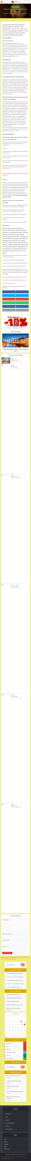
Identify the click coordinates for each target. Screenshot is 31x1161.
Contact (5, 1142)
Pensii (5, 1146)
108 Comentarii (19, 587)
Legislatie (6, 1144)
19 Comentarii (18, 807)
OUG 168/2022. (7, 168)
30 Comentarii (18, 697)
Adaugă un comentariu (14, 13)
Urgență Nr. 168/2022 (16, 29)
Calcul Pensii (17, 1157)
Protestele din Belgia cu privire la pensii (14, 1004)
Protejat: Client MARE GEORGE (12, 1001)
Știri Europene (7, 1149)
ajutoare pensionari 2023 (8, 286)
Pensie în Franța (14, 476)
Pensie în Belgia (14, 696)
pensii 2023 (5, 287)
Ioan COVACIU (11, 973)
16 (24, 1024)
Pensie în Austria (14, 806)
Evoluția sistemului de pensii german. (14, 998)
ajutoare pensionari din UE (20, 286)
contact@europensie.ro (22, 280)
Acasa (5, 1139)
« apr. (6, 1036)
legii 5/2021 (15, 62)
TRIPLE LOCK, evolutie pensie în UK (13, 994)
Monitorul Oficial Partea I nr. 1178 (19, 277)
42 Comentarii (18, 477)
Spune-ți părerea (6, 919)
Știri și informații (15, 6)
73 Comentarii (18, 368)
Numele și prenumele (7, 934)
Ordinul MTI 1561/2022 (10, 45)
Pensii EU (12, 358)
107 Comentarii (19, 361)
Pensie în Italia (14, 366)
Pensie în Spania (14, 360)
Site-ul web (4, 946)
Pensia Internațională (15, 585)
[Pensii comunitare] (15, 1)
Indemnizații (23, 1157)
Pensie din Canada (14, 586)
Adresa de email (6, 940)
